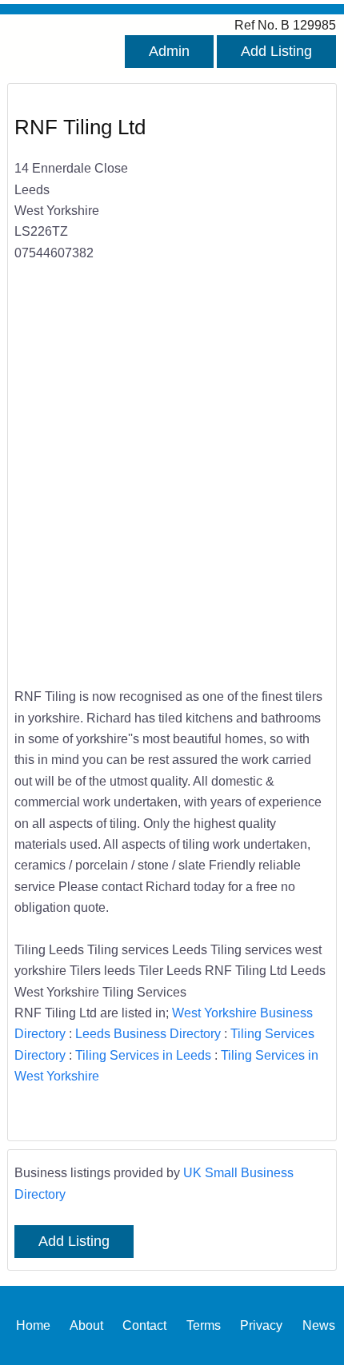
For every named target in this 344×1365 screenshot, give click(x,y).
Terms (203, 1325)
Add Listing (276, 51)
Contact (144, 1325)
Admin (169, 51)
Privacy (261, 1325)
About (86, 1325)
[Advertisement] (172, 485)
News (318, 1325)
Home (33, 1325)
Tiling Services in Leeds (143, 1055)
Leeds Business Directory (148, 1033)
